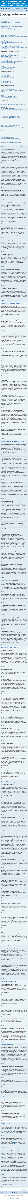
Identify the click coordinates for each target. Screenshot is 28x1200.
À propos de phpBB (12, 1132)
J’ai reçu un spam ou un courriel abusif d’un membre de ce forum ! (13, 104)
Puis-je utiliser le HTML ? (5, 74)
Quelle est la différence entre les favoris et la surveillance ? (12, 124)
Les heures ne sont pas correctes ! (7, 38)
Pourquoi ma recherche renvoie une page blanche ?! (11, 117)
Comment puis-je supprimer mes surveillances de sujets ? (12, 127)
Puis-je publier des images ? (6, 76)
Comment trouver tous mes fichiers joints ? (9, 133)
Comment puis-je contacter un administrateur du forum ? (11, 142)
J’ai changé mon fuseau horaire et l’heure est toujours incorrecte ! (13, 40)
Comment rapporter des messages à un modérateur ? (11, 63)
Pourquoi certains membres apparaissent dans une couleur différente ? (12, 95)
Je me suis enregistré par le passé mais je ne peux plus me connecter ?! (12, 27)
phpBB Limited (9, 1128)
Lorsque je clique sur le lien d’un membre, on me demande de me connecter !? (14, 48)
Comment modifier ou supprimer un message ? (9, 54)
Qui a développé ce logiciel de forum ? (8, 137)
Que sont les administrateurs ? (6, 86)
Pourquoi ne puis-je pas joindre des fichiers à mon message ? (12, 61)
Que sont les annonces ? (5, 78)
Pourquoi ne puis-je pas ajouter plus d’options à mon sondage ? (13, 57)
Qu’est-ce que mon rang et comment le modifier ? (10, 46)
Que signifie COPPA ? (5, 21)
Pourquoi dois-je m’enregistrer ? (7, 20)
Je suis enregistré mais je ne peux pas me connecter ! (11, 23)
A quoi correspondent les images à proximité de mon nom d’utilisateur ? (11, 43)
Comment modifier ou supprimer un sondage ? (9, 58)
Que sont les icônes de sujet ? (6, 82)
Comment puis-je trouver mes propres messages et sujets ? (12, 119)
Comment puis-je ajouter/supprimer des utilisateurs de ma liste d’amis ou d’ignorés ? (14, 110)
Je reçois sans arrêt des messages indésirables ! (10, 103)
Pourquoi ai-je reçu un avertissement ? (8, 62)
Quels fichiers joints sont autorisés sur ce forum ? (10, 131)
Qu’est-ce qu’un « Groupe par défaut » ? (8, 96)
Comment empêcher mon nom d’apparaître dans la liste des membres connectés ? (14, 37)
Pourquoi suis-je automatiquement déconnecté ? (10, 29)
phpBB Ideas (13, 1142)
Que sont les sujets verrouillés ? (7, 81)
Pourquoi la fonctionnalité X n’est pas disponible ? (10, 138)
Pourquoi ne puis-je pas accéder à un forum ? (9, 60)
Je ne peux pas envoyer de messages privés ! (9, 101)
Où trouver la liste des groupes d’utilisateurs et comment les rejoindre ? (12, 91)
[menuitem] (4, 9)
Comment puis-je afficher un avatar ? (8, 45)
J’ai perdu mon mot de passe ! (6, 28)
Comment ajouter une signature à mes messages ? (10, 55)
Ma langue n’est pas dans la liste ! (7, 41)
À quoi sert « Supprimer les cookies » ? (8, 31)
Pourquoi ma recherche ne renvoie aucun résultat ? (10, 116)
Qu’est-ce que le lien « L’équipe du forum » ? (9, 97)
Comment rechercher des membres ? (8, 118)
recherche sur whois (5, 1157)
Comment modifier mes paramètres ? (8, 35)
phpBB (7, 373)
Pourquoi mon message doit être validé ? (8, 67)
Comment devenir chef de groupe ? (7, 92)
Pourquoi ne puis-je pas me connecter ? (8, 24)
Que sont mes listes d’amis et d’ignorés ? (8, 108)
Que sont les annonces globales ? (7, 77)
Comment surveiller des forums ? (7, 126)
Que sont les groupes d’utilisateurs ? (8, 89)
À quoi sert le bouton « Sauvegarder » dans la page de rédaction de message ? (13, 66)
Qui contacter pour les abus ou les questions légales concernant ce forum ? (13, 140)
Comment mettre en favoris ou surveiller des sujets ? (11, 125)
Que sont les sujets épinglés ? (6, 80)
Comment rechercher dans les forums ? (8, 115)
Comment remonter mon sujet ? (7, 68)
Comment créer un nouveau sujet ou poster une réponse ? (12, 52)
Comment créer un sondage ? (6, 56)
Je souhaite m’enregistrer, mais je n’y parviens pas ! (10, 22)
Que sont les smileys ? (5, 75)
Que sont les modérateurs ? (6, 87)
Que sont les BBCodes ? (5, 72)
